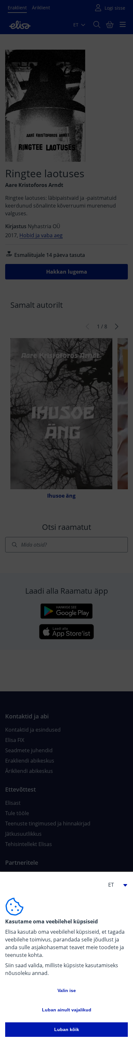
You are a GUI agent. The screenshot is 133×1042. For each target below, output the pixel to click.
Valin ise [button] (66, 990)
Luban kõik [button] (66, 1029)
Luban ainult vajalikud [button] (66, 1009)
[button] (115, 884)
